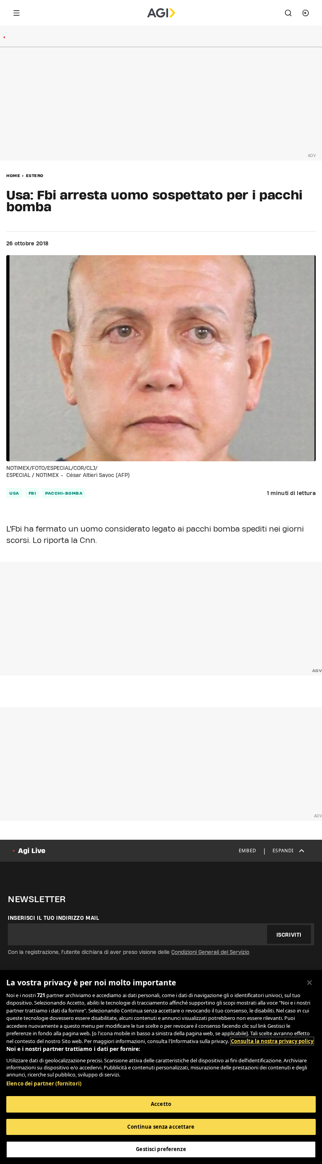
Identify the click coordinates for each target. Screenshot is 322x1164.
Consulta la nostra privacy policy (272, 1041)
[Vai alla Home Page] (161, 13)
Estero (35, 175)
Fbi (32, 493)
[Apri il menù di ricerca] (288, 13)
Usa (14, 493)
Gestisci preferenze (161, 1149)
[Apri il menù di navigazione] (16, 13)
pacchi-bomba (63, 493)
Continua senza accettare (160, 1126)
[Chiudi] (309, 982)
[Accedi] (305, 13)
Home (13, 175)
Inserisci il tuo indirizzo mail (53, 917)
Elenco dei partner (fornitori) (43, 1083)
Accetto (161, 1103)
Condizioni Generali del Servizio (210, 952)
